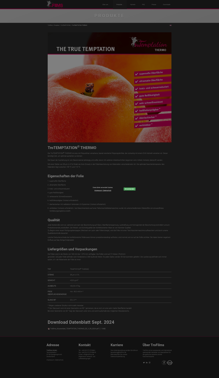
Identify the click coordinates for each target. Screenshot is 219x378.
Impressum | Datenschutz (102, 190)
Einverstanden (129, 189)
